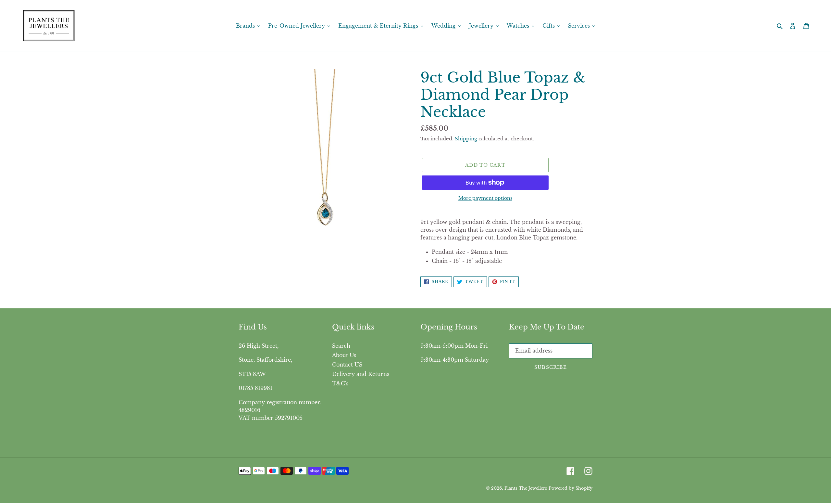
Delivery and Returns (360, 374)
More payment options (485, 198)
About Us (344, 355)
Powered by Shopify (570, 488)
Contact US (347, 364)
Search (341, 345)
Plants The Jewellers (525, 488)
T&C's (340, 383)
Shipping (466, 138)
